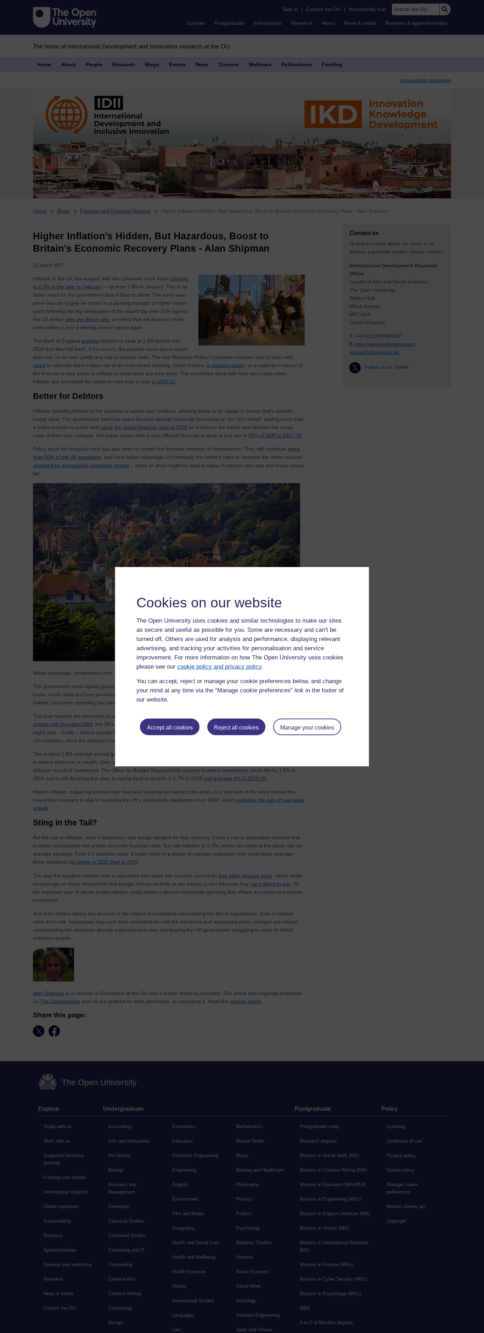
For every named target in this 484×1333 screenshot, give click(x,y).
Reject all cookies (236, 728)
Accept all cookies (170, 728)
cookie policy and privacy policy (219, 666)
